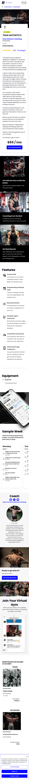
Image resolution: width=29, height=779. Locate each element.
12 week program (15, 742)
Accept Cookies (14, 776)
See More (15, 684)
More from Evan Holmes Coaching (14, 502)
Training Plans (8, 7)
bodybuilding (16, 7)
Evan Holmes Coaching (12, 39)
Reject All (14, 771)
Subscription (16, 699)
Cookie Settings (14, 767)
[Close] (27, 756)
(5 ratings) (21, 50)
